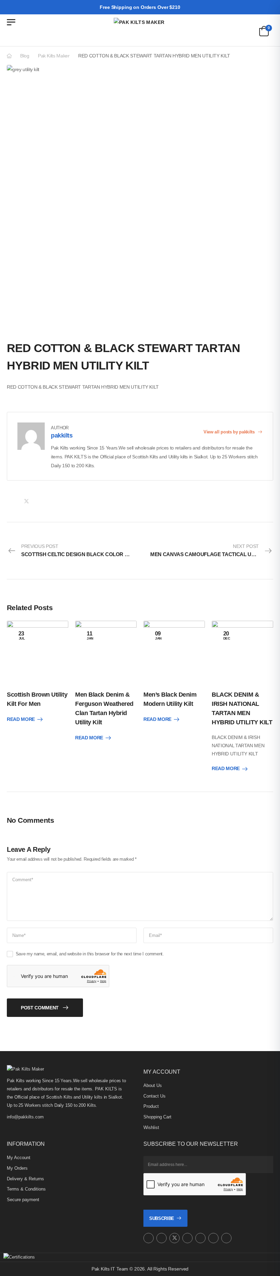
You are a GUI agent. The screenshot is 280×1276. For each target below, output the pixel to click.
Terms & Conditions (26, 1189)
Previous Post (80, 550)
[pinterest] (187, 1238)
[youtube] (200, 1238)
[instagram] (148, 1238)
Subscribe (161, 1218)
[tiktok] (213, 1238)
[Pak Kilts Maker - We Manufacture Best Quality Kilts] (140, 30)
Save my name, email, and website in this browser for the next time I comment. (90, 953)
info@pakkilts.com (25, 1116)
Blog (24, 55)
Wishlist (151, 1127)
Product (151, 1106)
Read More (21, 719)
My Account (18, 1157)
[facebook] (161, 1238)
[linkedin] (226, 1238)
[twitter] (174, 1238)
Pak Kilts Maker (54, 55)
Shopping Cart (157, 1116)
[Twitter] (26, 501)
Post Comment (40, 1007)
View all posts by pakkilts (230, 431)
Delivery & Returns (25, 1178)
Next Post (211, 550)
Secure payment (23, 1199)
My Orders (17, 1168)
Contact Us (154, 1096)
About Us (152, 1085)
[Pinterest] (40, 501)
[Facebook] (12, 501)
